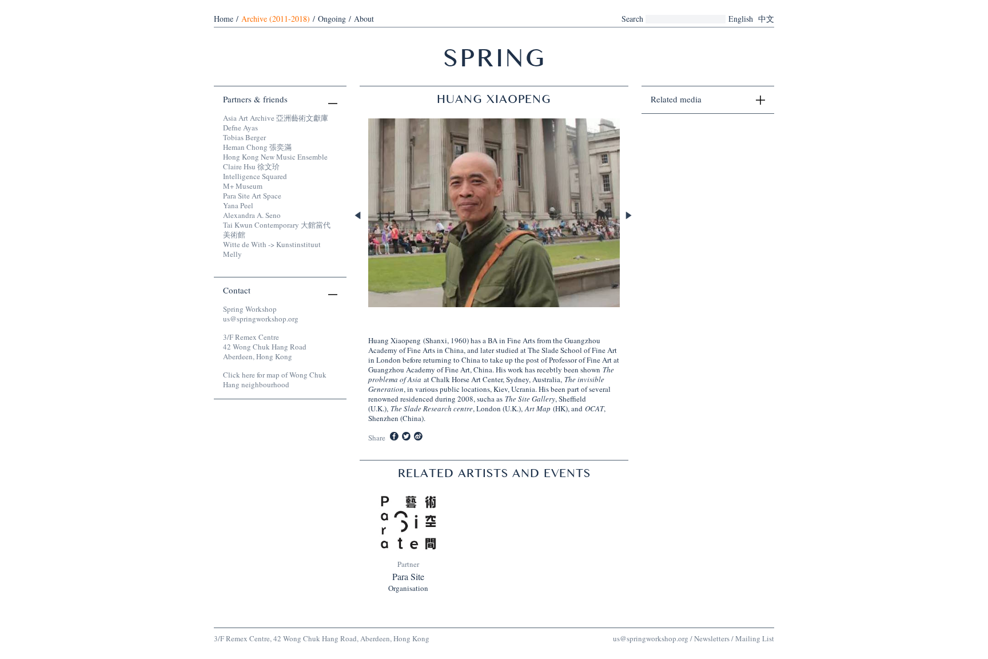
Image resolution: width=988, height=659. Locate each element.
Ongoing (332, 18)
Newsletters (712, 638)
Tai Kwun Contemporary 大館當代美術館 (276, 230)
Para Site (408, 576)
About (364, 18)
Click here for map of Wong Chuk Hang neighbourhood (274, 380)
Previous (358, 216)
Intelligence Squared (255, 176)
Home (223, 18)
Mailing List (754, 638)
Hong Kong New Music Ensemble (275, 157)
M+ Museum (242, 186)
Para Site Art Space (252, 195)
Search (632, 18)
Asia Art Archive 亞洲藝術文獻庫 (275, 118)
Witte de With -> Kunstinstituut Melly (272, 249)
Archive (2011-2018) (275, 18)
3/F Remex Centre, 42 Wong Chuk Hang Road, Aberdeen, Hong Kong (321, 638)
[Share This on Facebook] (394, 436)
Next (629, 216)
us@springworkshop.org (260, 318)
